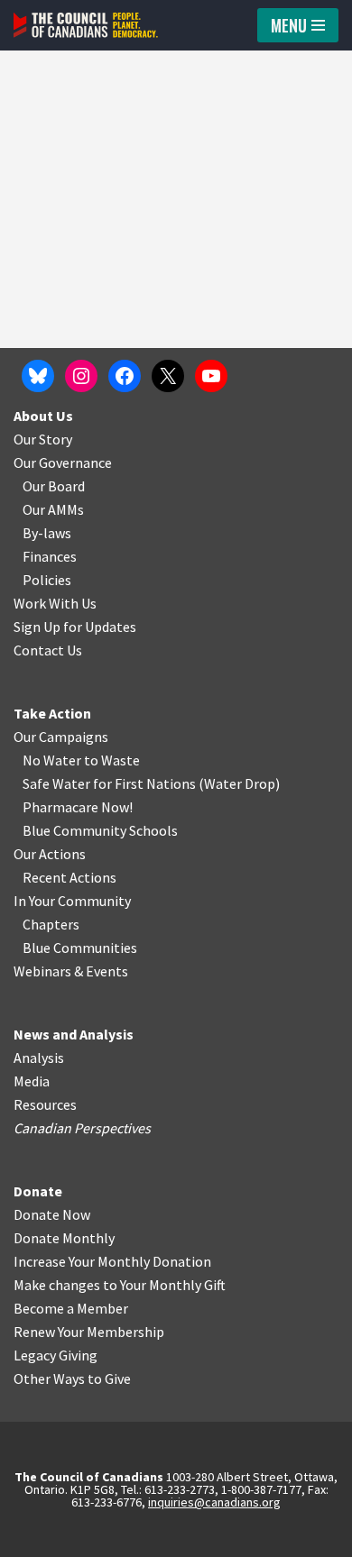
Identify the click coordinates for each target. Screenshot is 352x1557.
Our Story (43, 439)
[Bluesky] (38, 376)
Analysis (39, 1058)
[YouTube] (211, 376)
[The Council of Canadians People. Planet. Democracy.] (86, 25)
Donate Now (52, 1214)
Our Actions (50, 854)
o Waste (115, 760)
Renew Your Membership (89, 1332)
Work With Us (55, 603)
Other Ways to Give (72, 1378)
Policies (47, 580)
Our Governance (63, 462)
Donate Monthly (64, 1238)
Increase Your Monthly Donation (112, 1261)
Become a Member (71, 1308)
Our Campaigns (61, 737)
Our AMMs (53, 509)
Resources (45, 1104)
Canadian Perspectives (82, 1128)
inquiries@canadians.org (214, 1502)
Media (32, 1081)
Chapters (51, 924)
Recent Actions (69, 877)
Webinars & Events (71, 971)
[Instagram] (81, 376)
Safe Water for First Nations (109, 783)
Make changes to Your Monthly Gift (120, 1285)
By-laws (47, 533)
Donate (38, 1191)
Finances (50, 556)
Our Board (54, 486)
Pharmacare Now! (78, 807)
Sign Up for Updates (75, 627)
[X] (168, 376)
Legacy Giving (55, 1355)
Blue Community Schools (100, 830)
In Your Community (72, 901)
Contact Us (48, 650)
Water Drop (239, 783)
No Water (53, 760)
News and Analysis (74, 1034)
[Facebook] (124, 376)
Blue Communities (80, 948)
